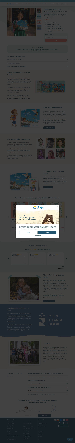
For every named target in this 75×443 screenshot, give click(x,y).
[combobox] (56, 206)
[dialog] (37, 221)
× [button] (57, 206)
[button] (37, 235)
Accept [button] (47, 232)
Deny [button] (28, 232)
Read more (52, 228)
